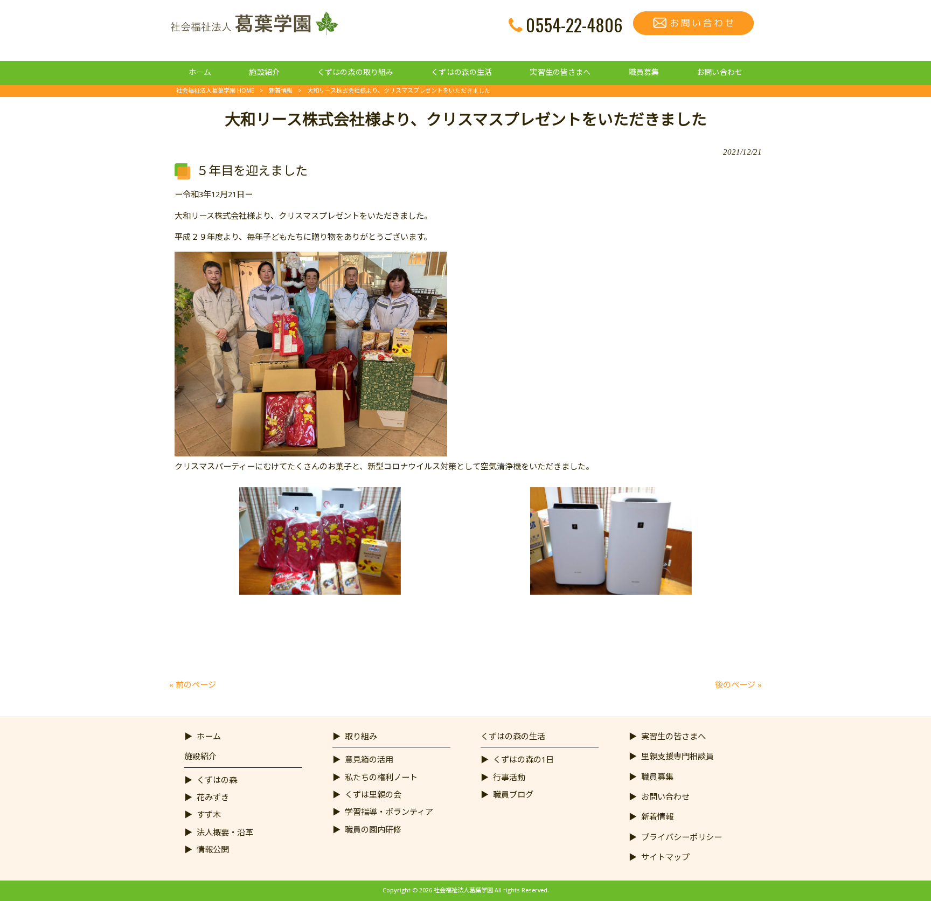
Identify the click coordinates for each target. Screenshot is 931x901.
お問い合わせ (665, 797)
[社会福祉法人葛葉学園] (253, 33)
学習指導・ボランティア (389, 812)
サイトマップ (665, 857)
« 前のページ (192, 685)
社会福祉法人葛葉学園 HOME (215, 90)
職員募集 (657, 777)
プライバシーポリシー (681, 837)
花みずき (213, 797)
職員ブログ (513, 795)
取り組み (361, 736)
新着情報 (281, 90)
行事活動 (509, 777)
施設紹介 (200, 756)
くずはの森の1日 (523, 760)
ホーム (209, 736)
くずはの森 (217, 780)
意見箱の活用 (369, 760)
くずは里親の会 (373, 795)
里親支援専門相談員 (677, 756)
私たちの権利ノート (381, 777)
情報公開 (213, 850)
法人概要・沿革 (225, 832)
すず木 (209, 815)
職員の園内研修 (373, 830)
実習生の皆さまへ (673, 736)
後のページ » (738, 685)
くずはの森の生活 (513, 736)
